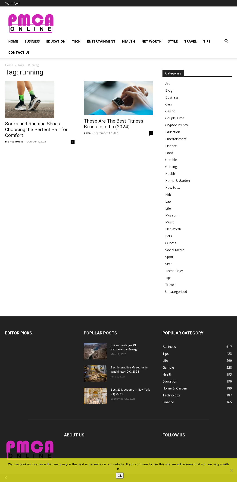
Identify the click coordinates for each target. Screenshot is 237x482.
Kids (168, 194)
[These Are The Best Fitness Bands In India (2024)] (118, 98)
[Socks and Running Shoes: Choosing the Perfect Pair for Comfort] (40, 99)
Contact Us (19, 52)
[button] (226, 42)
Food (169, 153)
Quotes (170, 243)
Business (32, 41)
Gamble (171, 160)
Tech (76, 41)
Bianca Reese (14, 141)
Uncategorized (176, 291)
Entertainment (101, 41)
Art (167, 83)
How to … (172, 187)
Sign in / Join (12, 3)
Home (13, 41)
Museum (171, 215)
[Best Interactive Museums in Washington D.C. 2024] (95, 373)
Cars (168, 104)
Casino (170, 111)
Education (55, 41)
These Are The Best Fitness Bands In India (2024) (113, 124)
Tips (206, 41)
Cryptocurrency (176, 125)
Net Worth (151, 41)
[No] (231, 470)
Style (173, 41)
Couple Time (174, 118)
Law (168, 201)
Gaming (171, 166)
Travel (190, 41)
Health (128, 41)
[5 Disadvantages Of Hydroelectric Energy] (95, 351)
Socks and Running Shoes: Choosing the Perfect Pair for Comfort (36, 129)
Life (168, 208)
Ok (120, 475)
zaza (87, 133)
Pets (168, 236)
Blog (168, 90)
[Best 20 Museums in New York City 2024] (95, 396)
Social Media (174, 250)
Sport (169, 257)
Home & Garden (177, 180)
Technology (174, 271)
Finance (171, 146)
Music (169, 222)
